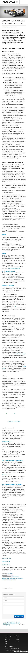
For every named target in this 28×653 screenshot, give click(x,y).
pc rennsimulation (19, 578)
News (12, 575)
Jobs (6, 641)
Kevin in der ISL (6, 564)
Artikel (16, 636)
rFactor (4, 253)
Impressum (7, 639)
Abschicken (19, 616)
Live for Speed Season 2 (8, 271)
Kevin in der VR (6, 561)
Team (6, 643)
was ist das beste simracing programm (8, 579)
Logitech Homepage (20, 354)
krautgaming (8, 2)
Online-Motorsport (7, 475)
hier (18, 396)
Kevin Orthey (6, 27)
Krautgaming (7, 636)
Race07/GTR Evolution (8, 285)
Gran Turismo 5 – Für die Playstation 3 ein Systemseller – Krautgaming (11, 623)
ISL (15, 306)
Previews (17, 637)
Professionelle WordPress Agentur (13, 650)
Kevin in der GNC (6, 558)
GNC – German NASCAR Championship (12, 460)
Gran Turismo (10, 573)
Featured (8, 575)
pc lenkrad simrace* (15, 576)
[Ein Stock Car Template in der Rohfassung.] (18, 416)
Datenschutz (8, 645)
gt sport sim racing (5, 578)
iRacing (4, 234)
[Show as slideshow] (14, 421)
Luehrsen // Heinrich (9, 646)
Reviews (17, 639)
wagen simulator (12, 578)
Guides (17, 641)
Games (6, 637)
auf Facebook (14, 268)
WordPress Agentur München (12, 648)
